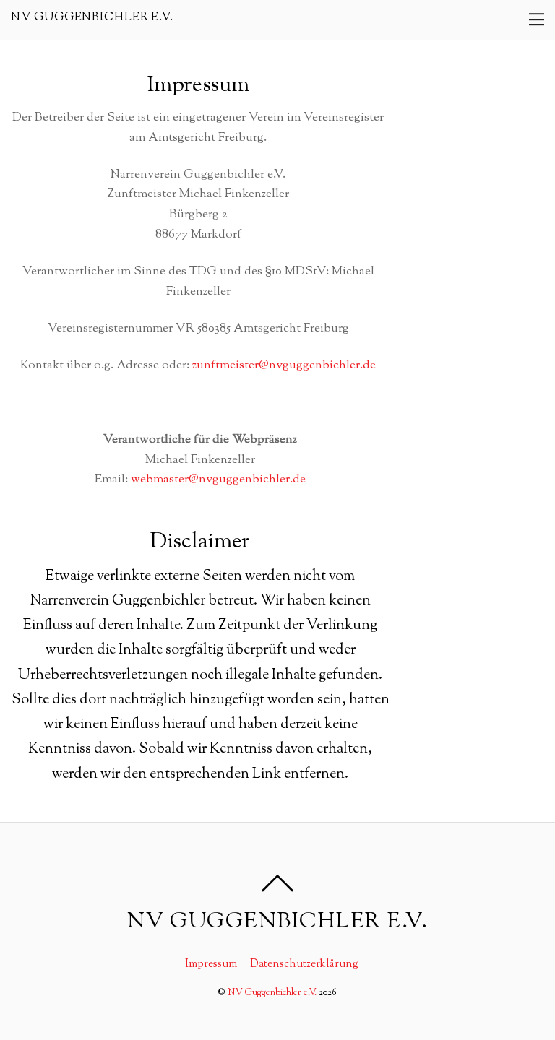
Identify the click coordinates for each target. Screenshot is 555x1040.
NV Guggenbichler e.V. (272, 993)
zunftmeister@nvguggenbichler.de (284, 365)
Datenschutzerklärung (304, 964)
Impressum (211, 964)
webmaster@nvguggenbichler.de (218, 479)
